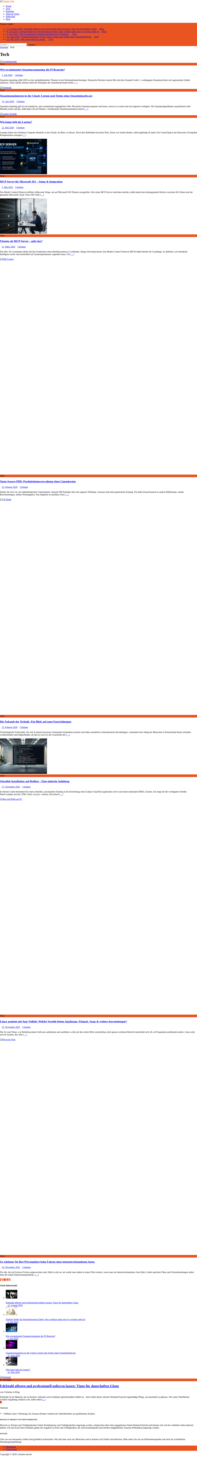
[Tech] (8, 61)
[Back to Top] (1, 1402)
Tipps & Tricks (12, 14)
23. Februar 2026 (9, 487)
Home (8, 6)
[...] (43, 1399)
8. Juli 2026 (12, 1322)
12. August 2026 (15, 1305)
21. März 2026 (8, 247)
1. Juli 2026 (7, 75)
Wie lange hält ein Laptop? (16, 121)
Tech (8, 9)
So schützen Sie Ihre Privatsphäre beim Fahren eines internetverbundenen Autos (47, 1261)
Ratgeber (10, 11)
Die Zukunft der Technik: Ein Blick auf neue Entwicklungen (35, 721)
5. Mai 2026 (7, 187)
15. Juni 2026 (8, 101)
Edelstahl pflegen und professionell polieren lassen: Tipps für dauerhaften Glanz (42, 1302)
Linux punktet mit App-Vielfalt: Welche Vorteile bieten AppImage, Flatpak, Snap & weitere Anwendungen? (63, 1021)
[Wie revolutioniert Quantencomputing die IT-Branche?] (11, 1331)
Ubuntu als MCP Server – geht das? (21, 241)
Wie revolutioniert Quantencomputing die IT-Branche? (32, 69)
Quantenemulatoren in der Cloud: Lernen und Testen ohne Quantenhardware (46, 95)
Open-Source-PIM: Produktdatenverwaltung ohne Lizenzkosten (38, 481)
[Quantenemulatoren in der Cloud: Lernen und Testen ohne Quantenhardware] (11, 1348)
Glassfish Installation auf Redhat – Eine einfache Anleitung (35, 781)
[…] (75, 82)
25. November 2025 (11, 1027)
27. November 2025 (11, 787)
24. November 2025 (11, 1267)
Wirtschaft (10, 16)
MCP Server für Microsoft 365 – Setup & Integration (31, 181)
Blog (8, 19)
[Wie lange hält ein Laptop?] (11, 1365)
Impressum (11, 1447)
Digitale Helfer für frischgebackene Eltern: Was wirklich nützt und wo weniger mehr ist (45, 1319)
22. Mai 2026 (8, 127)
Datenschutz (11, 1449)
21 (7, 1279)
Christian (19, 75)
